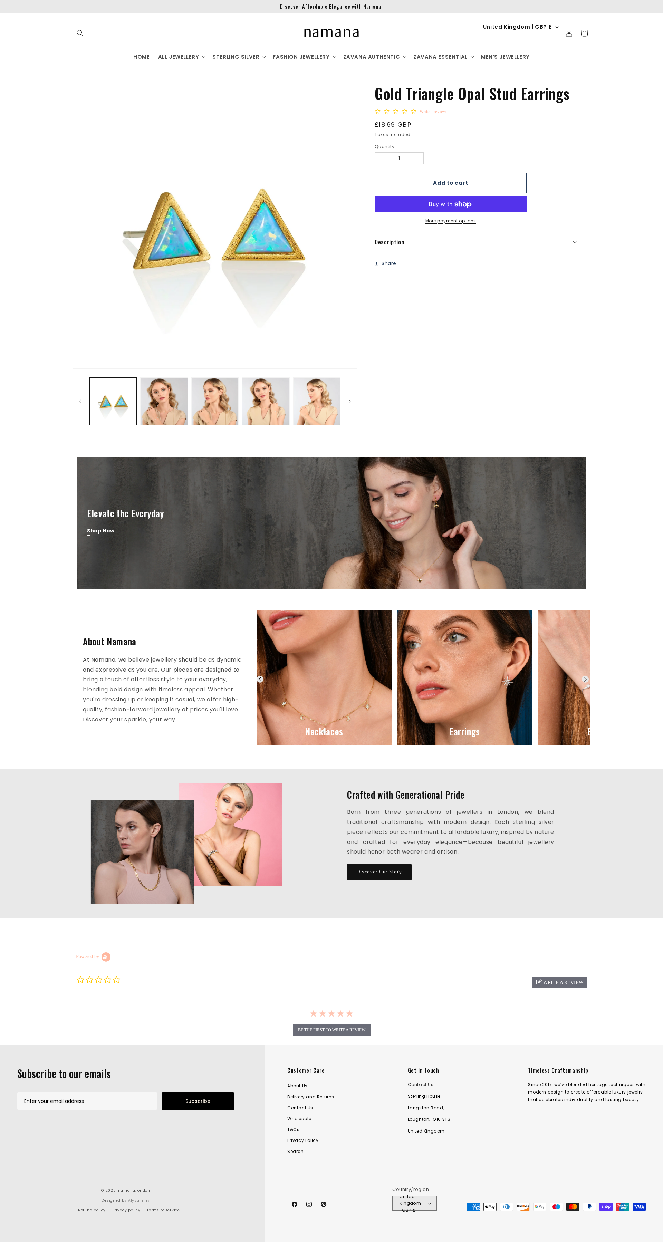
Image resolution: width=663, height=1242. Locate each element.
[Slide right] (349, 401)
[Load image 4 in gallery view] (265, 401)
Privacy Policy (302, 1140)
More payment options (450, 221)
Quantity (384, 146)
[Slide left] (80, 401)
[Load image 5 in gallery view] (316, 401)
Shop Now (101, 530)
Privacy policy (126, 1210)
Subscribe (197, 1101)
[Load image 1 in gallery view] (113, 401)
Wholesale (299, 1118)
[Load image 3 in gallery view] (215, 401)
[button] (80, 33)
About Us (297, 1086)
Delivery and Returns (310, 1097)
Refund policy (92, 1210)
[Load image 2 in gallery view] (164, 401)
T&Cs (293, 1130)
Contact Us (300, 1108)
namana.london (134, 1190)
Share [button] (389, 263)
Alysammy (139, 1200)
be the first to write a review (331, 1030)
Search (295, 1151)
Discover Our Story (379, 872)
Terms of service (163, 1210)
